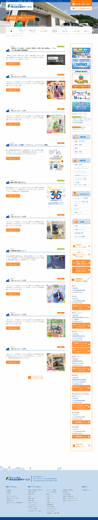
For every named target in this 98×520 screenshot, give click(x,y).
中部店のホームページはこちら (80, 307)
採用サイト (86, 30)
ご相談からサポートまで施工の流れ (80, 254)
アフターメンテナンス (52, 508)
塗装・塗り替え (80, 141)
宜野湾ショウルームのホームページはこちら (80, 344)
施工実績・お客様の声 (68, 490)
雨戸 (76, 205)
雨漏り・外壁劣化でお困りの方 (36, 490)
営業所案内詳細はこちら (80, 445)
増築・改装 (78, 164)
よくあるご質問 (75, 30)
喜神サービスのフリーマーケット (70, 500)
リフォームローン (51, 511)
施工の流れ (65, 30)
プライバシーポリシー (12, 496)
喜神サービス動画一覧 (80, 86)
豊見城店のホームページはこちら (80, 388)
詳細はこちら (13, 63)
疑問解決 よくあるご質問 (81, 246)
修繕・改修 (78, 144)
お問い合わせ (10, 500)
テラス (77, 209)
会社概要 (9, 492)
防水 (76, 148)
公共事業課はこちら (80, 422)
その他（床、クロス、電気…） (81, 184)
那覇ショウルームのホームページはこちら (80, 369)
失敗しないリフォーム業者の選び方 (15, 502)
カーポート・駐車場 (81, 198)
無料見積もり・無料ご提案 (53, 513)
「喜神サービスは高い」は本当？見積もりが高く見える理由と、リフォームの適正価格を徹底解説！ (81, 120)
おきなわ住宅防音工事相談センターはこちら (80, 406)
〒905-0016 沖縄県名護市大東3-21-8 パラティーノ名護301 (80, 317)
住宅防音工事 (79, 233)
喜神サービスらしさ (22, 30)
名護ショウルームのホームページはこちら (80, 325)
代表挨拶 (9, 490)
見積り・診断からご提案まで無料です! (82, 263)
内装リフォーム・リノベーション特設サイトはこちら (80, 350)
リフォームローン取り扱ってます (82, 270)
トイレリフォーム (80, 172)
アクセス (9, 494)
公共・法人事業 (43, 30)
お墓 (76, 226)
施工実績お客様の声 (54, 30)
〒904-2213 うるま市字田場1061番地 (78, 289)
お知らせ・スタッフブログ (13, 498)
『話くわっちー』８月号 (78, 129)
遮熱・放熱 (78, 152)
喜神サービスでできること (32, 30)
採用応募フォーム (87, 490)
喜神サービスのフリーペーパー (70, 498)
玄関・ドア (78, 212)
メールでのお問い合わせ (82, 8)
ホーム (7, 35)
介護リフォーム (80, 229)
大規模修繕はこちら (80, 436)
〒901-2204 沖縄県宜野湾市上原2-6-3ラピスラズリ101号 (78, 336)
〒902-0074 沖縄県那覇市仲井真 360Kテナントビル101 (78, 361)
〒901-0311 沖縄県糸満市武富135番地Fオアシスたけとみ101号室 (79, 379)
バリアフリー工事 (80, 179)
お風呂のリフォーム (81, 175)
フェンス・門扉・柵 (81, 202)
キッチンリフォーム (81, 168)
